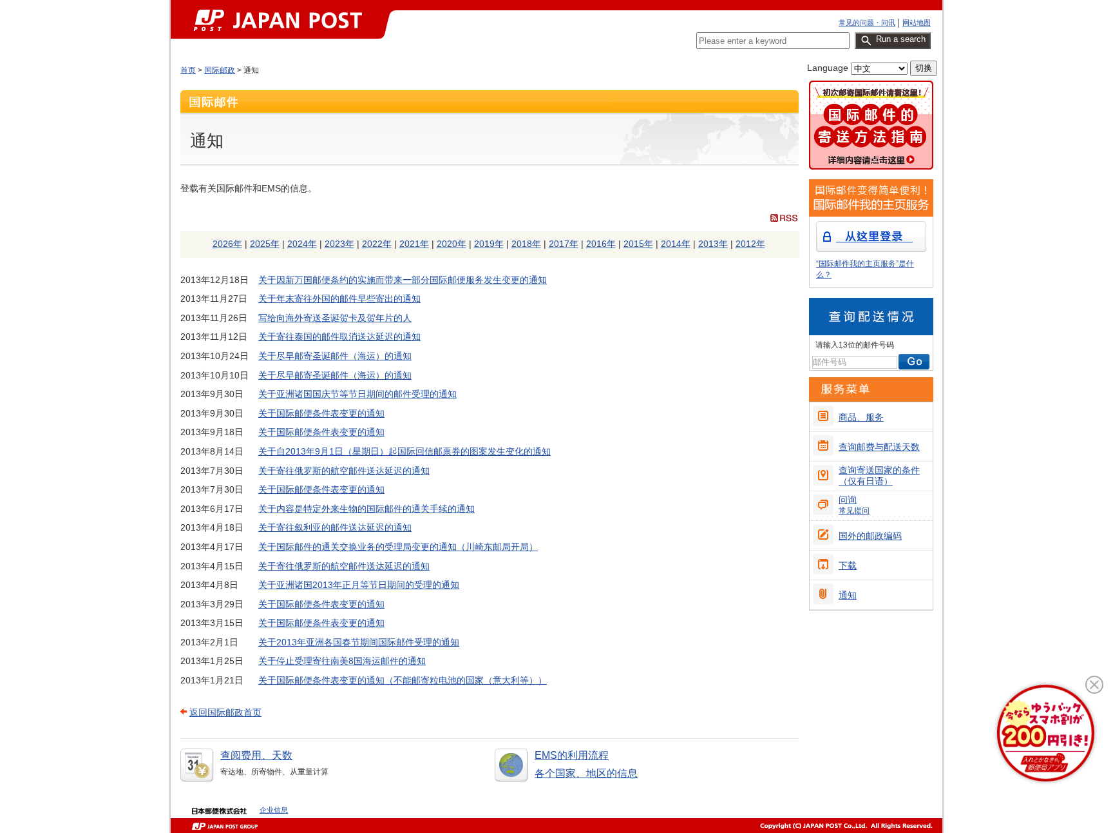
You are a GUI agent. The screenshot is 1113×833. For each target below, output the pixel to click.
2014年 (675, 244)
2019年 (489, 244)
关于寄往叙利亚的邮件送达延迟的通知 (335, 527)
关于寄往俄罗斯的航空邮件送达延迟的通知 (344, 471)
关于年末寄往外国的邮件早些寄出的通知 (339, 298)
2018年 (526, 244)
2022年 (377, 244)
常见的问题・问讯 (867, 22)
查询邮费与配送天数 (879, 447)
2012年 (750, 244)
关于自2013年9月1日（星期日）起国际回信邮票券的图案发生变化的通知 (404, 451)
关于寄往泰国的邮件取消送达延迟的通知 (339, 336)
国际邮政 (219, 70)
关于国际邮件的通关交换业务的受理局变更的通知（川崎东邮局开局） (398, 547)
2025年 (265, 244)
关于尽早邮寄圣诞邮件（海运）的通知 (335, 356)
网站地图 (916, 22)
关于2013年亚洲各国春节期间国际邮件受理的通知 (358, 642)
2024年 (302, 244)
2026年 (227, 244)
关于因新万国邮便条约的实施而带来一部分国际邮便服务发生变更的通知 (402, 280)
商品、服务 (861, 417)
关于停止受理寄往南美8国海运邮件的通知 (342, 661)
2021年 (414, 244)
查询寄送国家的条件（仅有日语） (879, 475)
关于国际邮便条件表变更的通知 (321, 413)
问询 (854, 505)
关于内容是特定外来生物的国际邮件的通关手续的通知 (366, 509)
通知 (848, 595)
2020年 (451, 244)
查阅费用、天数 (256, 755)
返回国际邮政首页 (225, 712)
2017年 (563, 244)
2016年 (601, 244)
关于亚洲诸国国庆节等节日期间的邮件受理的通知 (357, 394)
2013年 (713, 244)
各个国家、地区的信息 (586, 773)
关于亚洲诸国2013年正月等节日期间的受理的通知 (358, 585)
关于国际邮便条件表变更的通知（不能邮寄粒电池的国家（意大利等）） (402, 680)
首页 (188, 70)
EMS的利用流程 (572, 755)
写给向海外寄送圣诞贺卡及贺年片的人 (335, 318)
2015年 (638, 244)
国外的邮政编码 (870, 536)
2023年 (339, 244)
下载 (848, 565)
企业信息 (274, 810)
